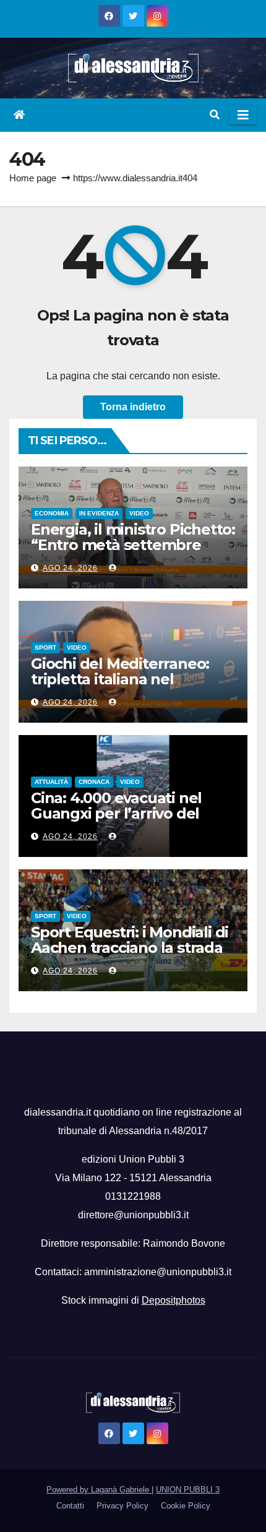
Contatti (70, 1505)
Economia (52, 513)
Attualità (51, 781)
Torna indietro (133, 407)
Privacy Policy (122, 1505)
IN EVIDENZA (99, 513)
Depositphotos (173, 1300)
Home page (32, 178)
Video (139, 513)
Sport (45, 647)
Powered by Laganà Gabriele (99, 1489)
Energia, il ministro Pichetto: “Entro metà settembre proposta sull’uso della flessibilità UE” (133, 552)
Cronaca (94, 781)
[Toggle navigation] (243, 115)
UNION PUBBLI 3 (188, 1489)
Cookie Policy (185, 1505)
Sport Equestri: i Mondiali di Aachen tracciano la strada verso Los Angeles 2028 (129, 947)
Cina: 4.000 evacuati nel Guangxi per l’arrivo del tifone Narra (116, 813)
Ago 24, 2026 (70, 568)
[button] (215, 115)
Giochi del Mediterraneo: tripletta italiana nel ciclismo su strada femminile (120, 687)
